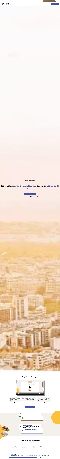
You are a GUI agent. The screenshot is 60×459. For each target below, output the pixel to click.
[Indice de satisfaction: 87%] (30, 188)
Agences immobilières (32, 3)
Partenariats (38, 3)
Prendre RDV (55, 3)
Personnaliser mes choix (44, 457)
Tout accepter (30, 457)
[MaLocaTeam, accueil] (6, 4)
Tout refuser (16, 457)
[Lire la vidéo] (30, 387)
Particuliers (43, 3)
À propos (47, 3)
